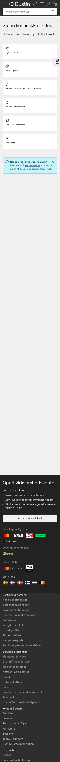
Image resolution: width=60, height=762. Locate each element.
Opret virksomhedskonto (29, 518)
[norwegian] (12, 583)
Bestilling (8, 713)
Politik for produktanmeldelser (22, 645)
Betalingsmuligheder (16, 604)
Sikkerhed (9, 687)
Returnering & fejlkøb (16, 723)
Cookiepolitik (11, 630)
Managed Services (14, 656)
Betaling (8, 733)
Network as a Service (16, 671)
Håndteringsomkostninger (19, 615)
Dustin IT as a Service (16, 661)
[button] (35, 4)
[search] (53, 11)
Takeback (9, 697)
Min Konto (9, 728)
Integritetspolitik (13, 625)
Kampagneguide (13, 640)
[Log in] (49, 4)
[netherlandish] (34, 583)
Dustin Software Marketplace (21, 702)
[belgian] (42, 583)
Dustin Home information (18, 743)
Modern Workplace (14, 666)
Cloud (6, 676)
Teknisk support (13, 738)
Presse (7, 754)
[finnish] (27, 583)
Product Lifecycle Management (22, 692)
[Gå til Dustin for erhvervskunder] (20, 4)
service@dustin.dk (42, 169)
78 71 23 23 (20, 169)
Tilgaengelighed (13, 635)
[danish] (20, 583)
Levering (8, 718)
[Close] (52, 162)
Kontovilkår (10, 620)
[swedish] (5, 583)
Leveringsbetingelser (16, 610)
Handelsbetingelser (15, 599)
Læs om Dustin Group (16, 760)
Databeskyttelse (13, 682)
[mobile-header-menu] (5, 4)
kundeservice (32, 165)
